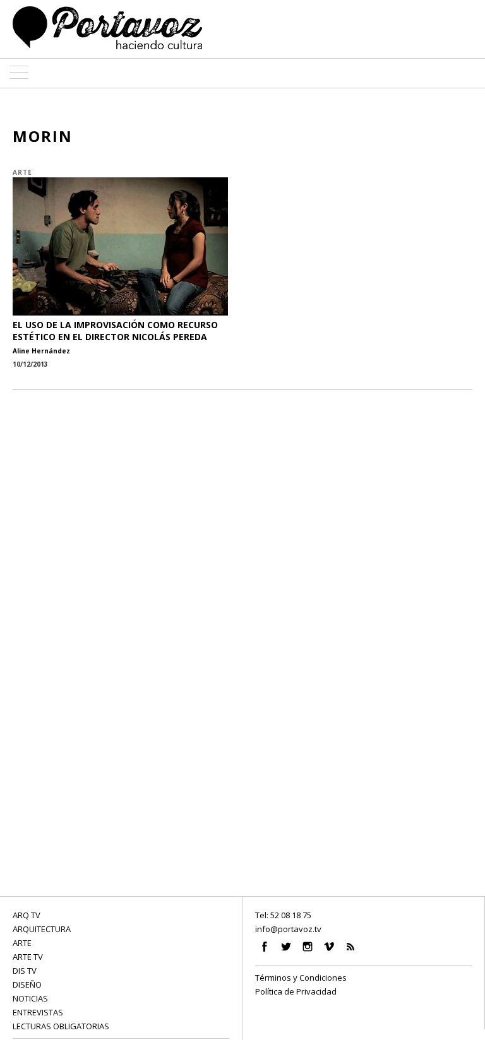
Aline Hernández (41, 350)
